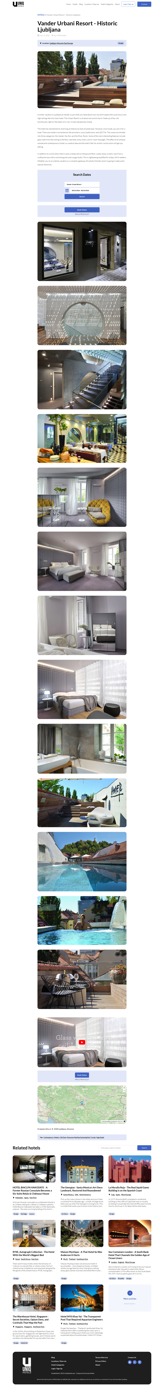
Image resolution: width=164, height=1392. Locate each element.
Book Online (82, 210)
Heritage (24, 1214)
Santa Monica (68, 1195)
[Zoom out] (124, 1090)
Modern (57, 1137)
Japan (26, 1198)
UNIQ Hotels (61, 35)
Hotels (75, 4)
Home (68, 4)
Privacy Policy (100, 1361)
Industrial (24, 1343)
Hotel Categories (107, 4)
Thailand (72, 1259)
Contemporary (49, 1137)
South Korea (25, 1259)
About (117, 4)
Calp (113, 1195)
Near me (96, 4)
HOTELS (41, 15)
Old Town (63, 1137)
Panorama (70, 1137)
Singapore (19, 1327)
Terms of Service (101, 1357)
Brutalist (121, 1278)
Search (82, 196)
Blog (81, 4)
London (114, 1262)
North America (85, 1195)
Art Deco (65, 1214)
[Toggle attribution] (124, 1121)
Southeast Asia (82, 1259)
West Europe (126, 1195)
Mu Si (65, 1259)
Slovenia (60, 43)
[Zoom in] (124, 1087)
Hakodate (19, 1198)
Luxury (31, 1214)
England (121, 1262)
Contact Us (132, 1357)
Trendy (93, 1137)
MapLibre (120, 1121)
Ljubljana (53, 43)
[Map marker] (82, 1103)
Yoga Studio (100, 1137)
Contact (144, 4)
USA (76, 1195)
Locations (88, 4)
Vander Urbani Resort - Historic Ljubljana (63, 15)
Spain (118, 1195)
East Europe (68, 43)
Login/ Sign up (128, 4)
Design (121, 43)
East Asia (33, 1198)
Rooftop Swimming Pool (82, 1137)
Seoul (17, 1259)
